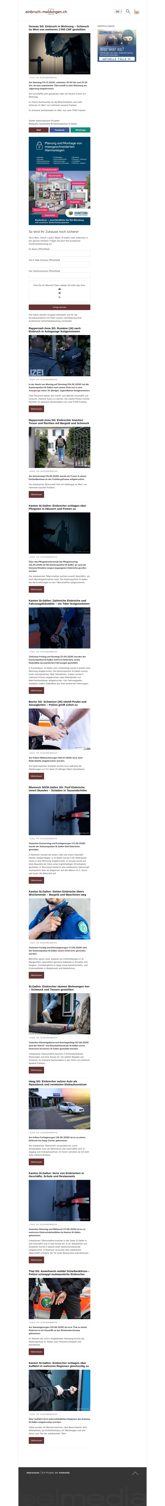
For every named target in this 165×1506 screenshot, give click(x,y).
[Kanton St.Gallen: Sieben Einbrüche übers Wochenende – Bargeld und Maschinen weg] (59, 919)
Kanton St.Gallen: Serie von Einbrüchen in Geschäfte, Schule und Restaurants (56, 1175)
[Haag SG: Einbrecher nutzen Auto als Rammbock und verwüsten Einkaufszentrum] (59, 1108)
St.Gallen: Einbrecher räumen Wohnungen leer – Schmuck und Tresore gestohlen (59, 988)
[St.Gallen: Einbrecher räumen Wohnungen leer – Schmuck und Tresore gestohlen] (59, 1013)
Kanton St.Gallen (51, 1048)
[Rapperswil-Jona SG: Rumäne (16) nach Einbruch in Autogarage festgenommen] (59, 355)
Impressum (33, 1472)
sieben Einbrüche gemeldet (72, 950)
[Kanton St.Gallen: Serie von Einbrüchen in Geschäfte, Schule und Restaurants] (59, 1200)
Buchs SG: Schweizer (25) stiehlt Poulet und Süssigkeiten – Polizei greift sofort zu (57, 703)
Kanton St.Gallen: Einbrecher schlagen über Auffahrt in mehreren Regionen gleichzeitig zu (59, 1364)
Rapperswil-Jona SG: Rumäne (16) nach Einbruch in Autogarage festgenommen (55, 330)
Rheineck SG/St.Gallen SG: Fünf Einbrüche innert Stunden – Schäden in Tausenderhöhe (58, 789)
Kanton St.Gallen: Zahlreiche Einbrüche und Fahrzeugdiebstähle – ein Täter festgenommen (59, 602)
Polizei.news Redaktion (48, 77)
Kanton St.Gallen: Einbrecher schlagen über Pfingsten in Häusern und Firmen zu (57, 507)
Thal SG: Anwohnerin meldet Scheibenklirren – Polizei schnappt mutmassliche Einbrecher (59, 1273)
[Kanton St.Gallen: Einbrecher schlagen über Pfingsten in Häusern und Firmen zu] (59, 533)
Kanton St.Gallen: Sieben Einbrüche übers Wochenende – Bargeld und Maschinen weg (57, 893)
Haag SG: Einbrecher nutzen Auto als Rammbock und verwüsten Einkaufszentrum (58, 1083)
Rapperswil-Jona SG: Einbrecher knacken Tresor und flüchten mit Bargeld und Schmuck (59, 422)
